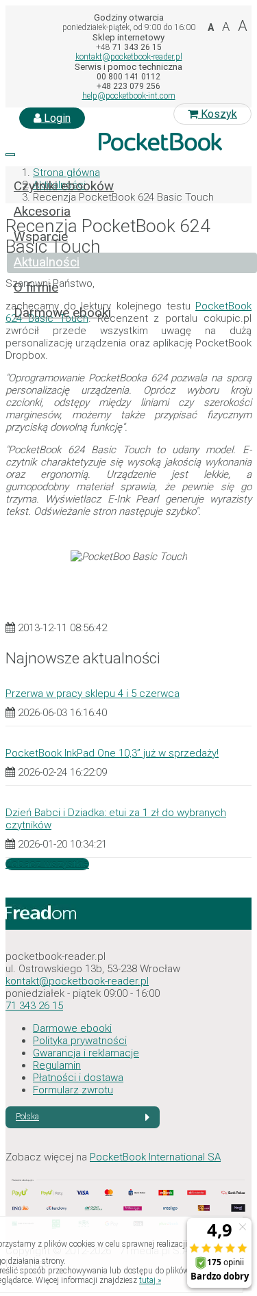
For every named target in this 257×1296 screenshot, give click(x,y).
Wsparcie (41, 236)
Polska (27, 1116)
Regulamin (57, 1065)
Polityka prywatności (80, 1040)
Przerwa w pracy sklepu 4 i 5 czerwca (92, 693)
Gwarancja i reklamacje (86, 1053)
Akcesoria (42, 211)
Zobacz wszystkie (47, 864)
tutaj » (150, 1280)
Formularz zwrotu (73, 1090)
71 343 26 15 (34, 1006)
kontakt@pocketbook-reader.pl (128, 57)
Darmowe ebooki (62, 312)
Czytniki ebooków (64, 186)
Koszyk (217, 113)
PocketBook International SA (155, 1157)
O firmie (36, 287)
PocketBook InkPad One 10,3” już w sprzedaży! (112, 753)
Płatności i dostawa (78, 1077)
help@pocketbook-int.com (128, 96)
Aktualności (46, 262)
